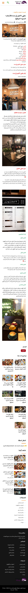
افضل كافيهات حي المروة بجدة (20, 43)
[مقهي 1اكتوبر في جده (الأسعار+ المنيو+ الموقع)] (14, 30)
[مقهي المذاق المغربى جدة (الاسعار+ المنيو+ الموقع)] (20, 491)
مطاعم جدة (12, 550)
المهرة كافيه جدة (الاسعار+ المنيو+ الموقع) (22, 432)
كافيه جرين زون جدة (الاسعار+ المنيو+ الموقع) (8, 400)
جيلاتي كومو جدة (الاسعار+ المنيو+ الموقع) (22, 416)
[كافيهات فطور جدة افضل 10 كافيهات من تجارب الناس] (20, 474)
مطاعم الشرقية (11, 547)
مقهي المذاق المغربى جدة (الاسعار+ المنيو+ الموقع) (21, 400)
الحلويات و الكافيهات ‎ (20, 505)
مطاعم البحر (21, 508)
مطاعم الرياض (22, 547)
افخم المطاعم (21, 503)
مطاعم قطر (12, 555)
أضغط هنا (24, 62)
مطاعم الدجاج (21, 510)
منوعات (22, 522)
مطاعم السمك (21, 513)
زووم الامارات (22, 553)
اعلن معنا (12, 590)
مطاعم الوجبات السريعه (19, 515)
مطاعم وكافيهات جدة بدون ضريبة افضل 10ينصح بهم (8, 369)
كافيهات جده (22, 555)
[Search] (7, 3)
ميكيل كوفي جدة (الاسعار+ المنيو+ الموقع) (9, 416)
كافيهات (23, 350)
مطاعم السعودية (11, 545)
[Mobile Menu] (3, 3)
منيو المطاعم (22, 545)
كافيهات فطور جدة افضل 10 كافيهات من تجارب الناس (21, 385)
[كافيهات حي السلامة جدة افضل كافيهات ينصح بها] (20, 458)
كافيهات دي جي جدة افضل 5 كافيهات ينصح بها (8, 385)
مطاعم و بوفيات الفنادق (19, 520)
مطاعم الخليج (11, 553)
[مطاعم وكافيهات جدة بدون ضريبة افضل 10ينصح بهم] (20, 466)
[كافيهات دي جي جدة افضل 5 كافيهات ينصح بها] (20, 483)
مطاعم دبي (23, 550)
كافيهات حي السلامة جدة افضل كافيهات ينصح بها (20, 368)
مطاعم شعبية (21, 517)
